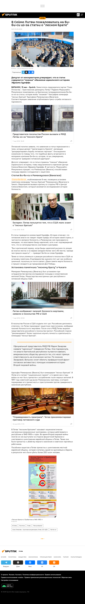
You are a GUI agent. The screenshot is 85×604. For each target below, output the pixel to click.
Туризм (66, 557)
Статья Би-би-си (19, 179)
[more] (71, 141)
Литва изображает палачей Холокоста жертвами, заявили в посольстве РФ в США (38, 312)
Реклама (12, 575)
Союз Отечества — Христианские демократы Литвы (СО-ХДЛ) (30, 529)
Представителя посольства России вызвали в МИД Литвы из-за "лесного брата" (39, 135)
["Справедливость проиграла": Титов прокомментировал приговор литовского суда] (42, 401)
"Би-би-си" (53, 529)
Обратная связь (66, 577)
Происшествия (46, 557)
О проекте (4, 575)
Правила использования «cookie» (12, 577)
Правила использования (53, 575)
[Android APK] (7, 586)
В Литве (14, 525)
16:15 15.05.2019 (16, 29)
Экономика (33, 557)
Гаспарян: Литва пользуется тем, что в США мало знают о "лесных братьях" (42, 224)
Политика (22, 525)
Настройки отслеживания (9, 580)
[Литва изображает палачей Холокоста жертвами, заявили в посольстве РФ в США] (42, 295)
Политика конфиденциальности (33, 575)
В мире (3, 557)
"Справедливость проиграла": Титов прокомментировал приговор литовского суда (42, 418)
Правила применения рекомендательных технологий (42, 577)
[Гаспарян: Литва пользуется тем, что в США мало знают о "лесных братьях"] (42, 207)
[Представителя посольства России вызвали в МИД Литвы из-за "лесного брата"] (42, 118)
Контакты (18, 575)
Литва (28, 525)
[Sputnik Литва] (10, 16)
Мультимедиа (76, 557)
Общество (22, 557)
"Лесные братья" (37, 525)
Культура (57, 557)
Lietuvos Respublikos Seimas (25, 68)
